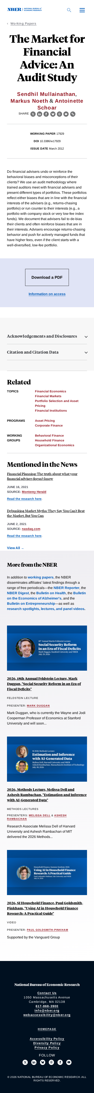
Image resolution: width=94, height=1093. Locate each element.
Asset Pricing (45, 420)
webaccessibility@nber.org (47, 1015)
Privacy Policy (47, 1047)
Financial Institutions (51, 410)
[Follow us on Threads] (51, 1062)
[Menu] (82, 10)
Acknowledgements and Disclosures (42, 336)
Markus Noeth (29, 101)
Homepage (47, 1029)
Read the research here (24, 499)
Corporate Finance (49, 425)
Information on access (47, 294)
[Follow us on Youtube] (68, 1062)
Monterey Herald (34, 492)
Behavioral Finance (49, 435)
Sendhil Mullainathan (46, 94)
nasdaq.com (31, 529)
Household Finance (49, 440)
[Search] (69, 10)
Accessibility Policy (47, 1038)
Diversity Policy (47, 1043)
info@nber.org (47, 1010)
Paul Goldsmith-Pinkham (47, 929)
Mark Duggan (38, 705)
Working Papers (23, 23)
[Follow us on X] (25, 1062)
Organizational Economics (54, 445)
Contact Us (47, 993)
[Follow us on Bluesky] (42, 1062)
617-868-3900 (47, 1006)
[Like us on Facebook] (60, 1062)
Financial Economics (50, 391)
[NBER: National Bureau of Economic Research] (25, 10)
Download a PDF (47, 277)
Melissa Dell (39, 815)
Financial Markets (48, 396)
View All (13, 548)
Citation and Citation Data (33, 352)
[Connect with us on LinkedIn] (34, 1062)
